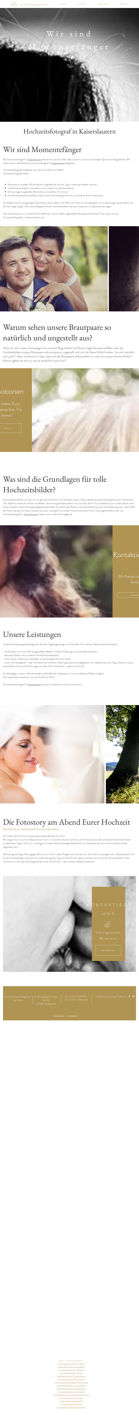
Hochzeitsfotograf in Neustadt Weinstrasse (71, 1394)
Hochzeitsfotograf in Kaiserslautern (71, 1376)
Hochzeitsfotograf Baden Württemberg (71, 1382)
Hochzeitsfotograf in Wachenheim (71, 1407)
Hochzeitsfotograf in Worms (71, 1373)
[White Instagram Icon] (133, 996)
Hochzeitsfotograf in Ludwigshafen (71, 1385)
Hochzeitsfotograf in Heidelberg (71, 1366)
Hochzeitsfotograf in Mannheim (71, 1363)
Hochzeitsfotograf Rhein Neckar (71, 1379)
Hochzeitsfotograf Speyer (71, 1404)
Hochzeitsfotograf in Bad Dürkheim (71, 1388)
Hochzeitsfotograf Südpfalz (71, 1401)
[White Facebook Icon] (129, 996)
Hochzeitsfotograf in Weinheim (71, 1369)
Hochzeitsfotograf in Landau (71, 1397)
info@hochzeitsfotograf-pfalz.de (110, 996)
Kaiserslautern (35, 159)
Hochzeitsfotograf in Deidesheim (71, 1391)
